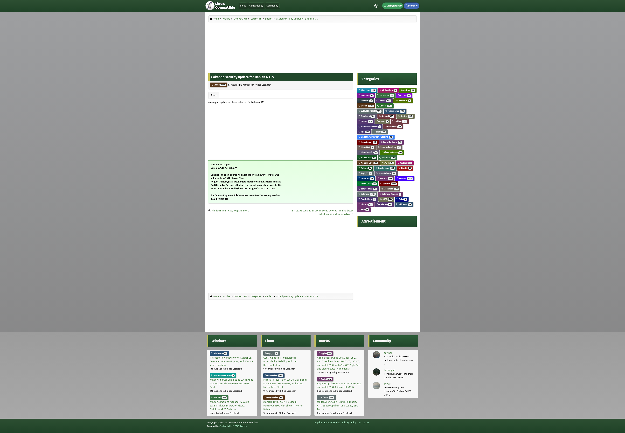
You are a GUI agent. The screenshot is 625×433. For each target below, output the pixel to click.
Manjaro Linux (369, 163)
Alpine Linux (389, 90)
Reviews (405, 178)
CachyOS (366, 100)
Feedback (367, 116)
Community (272, 5)
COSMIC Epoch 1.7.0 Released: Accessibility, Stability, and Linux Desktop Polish (281, 361)
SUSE (387, 199)
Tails (402, 199)
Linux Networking (390, 147)
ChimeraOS (403, 100)
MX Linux (405, 163)
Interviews (394, 126)
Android (408, 90)
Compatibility (256, 5)
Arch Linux (386, 95)
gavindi (388, 352)
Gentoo (406, 116)
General (387, 116)
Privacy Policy (349, 422)
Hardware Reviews (370, 126)
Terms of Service (332, 422)
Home (243, 5)
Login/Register (394, 5)
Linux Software (393, 152)
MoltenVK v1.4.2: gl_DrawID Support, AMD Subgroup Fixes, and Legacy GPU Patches (337, 405)
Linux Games (368, 142)
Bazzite (405, 95)
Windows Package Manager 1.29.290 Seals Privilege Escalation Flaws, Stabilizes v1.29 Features (229, 405)
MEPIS (388, 163)
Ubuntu (366, 204)
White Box (404, 204)
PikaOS (405, 168)
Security (389, 183)
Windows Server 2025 (223, 375)
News (213, 95)
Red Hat (386, 178)
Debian (219, 85)
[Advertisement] (312, 47)
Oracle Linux (386, 168)
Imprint (318, 422)
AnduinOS (367, 95)
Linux (380, 132)
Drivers (385, 106)
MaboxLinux (368, 157)
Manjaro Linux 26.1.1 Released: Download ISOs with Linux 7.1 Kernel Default (283, 405)
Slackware (390, 189)
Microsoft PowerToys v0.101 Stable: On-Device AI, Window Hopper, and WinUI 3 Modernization (231, 361)
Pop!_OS (366, 173)
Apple (325, 353)
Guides (383, 121)
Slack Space (368, 189)
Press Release (386, 173)
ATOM (366, 422)
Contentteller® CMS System (233, 426)
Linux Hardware (392, 142)
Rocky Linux (368, 183)
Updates (385, 204)
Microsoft (219, 397)
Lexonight (389, 370)
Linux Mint (367, 147)
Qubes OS (367, 178)
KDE (365, 132)
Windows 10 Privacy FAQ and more (230, 210)
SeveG (387, 383)
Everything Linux (370, 111)
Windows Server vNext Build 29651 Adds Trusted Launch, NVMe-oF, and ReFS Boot (231, 383)
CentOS (384, 100)
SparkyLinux (368, 199)
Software (368, 194)
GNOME (366, 121)
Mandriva (388, 157)
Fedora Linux (395, 111)
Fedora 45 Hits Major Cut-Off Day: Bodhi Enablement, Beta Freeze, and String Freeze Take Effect (285, 383)
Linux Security (369, 152)
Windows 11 (219, 353)
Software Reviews (391, 194)
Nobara (366, 168)
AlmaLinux (368, 90)
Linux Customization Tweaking (376, 137)
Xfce (364, 209)
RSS (359, 422)
